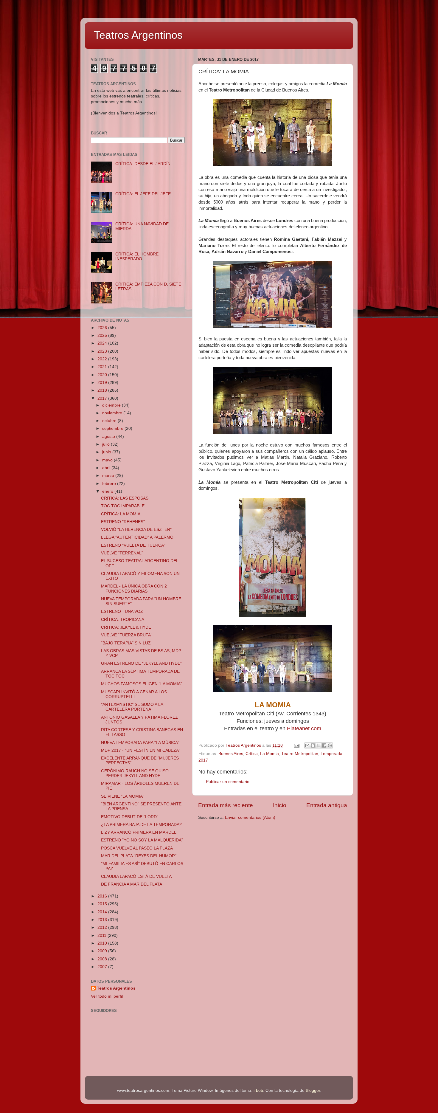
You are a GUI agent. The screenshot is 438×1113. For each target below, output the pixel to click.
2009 (102, 951)
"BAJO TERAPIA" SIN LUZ (126, 643)
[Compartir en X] (318, 745)
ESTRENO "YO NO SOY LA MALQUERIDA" (142, 840)
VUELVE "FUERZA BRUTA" (126, 635)
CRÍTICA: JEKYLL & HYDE (126, 627)
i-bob (258, 1090)
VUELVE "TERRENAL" (122, 553)
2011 (102, 935)
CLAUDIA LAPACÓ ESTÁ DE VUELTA (136, 876)
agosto (109, 436)
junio (107, 452)
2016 (102, 896)
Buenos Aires (230, 753)
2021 (102, 367)
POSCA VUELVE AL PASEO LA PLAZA (137, 848)
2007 (102, 967)
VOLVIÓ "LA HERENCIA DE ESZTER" (136, 529)
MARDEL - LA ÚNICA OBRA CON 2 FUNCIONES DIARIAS (134, 588)
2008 (102, 959)
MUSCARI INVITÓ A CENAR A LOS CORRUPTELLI (134, 694)
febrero (109, 483)
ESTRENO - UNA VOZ (122, 611)
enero (108, 491)
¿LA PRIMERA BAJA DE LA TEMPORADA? (141, 824)
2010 (102, 943)
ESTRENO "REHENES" (123, 522)
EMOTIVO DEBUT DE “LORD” (129, 817)
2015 (102, 904)
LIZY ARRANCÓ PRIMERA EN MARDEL (138, 832)
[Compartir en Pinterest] (330, 745)
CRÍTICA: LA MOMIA (120, 514)
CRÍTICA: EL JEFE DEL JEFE (143, 194)
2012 (102, 927)
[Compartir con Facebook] (324, 745)
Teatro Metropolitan (299, 753)
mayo (108, 460)
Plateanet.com (304, 728)
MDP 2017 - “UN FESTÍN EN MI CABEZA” (140, 750)
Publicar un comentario (227, 781)
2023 (102, 351)
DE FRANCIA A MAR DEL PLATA (131, 884)
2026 (102, 327)
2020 (102, 375)
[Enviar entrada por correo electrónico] (296, 745)
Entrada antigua (326, 805)
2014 (102, 912)
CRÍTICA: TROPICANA (122, 619)
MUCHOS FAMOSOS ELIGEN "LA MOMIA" (141, 684)
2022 (102, 359)
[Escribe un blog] (313, 745)
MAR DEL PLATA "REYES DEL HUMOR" (138, 856)
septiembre (113, 428)
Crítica (252, 753)
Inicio (279, 805)
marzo (108, 475)
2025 (102, 335)
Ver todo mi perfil (107, 996)
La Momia (269, 753)
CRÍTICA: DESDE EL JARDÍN (142, 164)
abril (106, 468)
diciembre (112, 405)
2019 (102, 382)
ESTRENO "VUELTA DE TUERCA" (133, 545)
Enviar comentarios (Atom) (250, 817)
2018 (102, 390)
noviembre (112, 413)
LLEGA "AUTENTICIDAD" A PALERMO (137, 537)
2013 (102, 919)
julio (106, 444)
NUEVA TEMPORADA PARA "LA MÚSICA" (140, 742)
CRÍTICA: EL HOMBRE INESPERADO (137, 256)
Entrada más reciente (225, 805)
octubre (110, 420)
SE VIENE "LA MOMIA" (122, 796)
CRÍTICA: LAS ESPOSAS (124, 498)
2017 (102, 398)
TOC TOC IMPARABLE (123, 506)
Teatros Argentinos (138, 35)
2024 (102, 343)
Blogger (313, 1090)
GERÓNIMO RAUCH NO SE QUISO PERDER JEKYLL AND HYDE (135, 773)
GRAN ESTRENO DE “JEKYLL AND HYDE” (141, 663)
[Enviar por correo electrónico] (307, 745)
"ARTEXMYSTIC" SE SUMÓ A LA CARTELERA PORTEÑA (132, 706)
